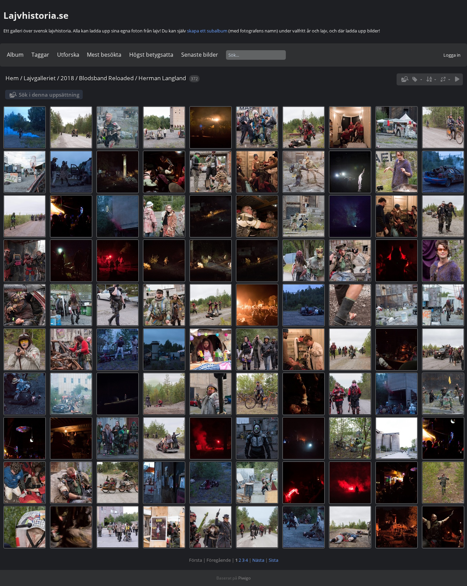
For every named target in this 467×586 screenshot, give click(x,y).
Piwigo (244, 578)
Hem (12, 78)
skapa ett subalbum (207, 31)
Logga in (452, 55)
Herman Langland (162, 78)
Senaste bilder (199, 54)
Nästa (258, 560)
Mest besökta (104, 54)
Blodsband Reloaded (106, 78)
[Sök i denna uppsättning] (404, 79)
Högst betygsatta (151, 54)
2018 (67, 78)
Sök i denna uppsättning (49, 94)
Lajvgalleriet (40, 78)
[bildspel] (457, 79)
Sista (273, 560)
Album (15, 54)
